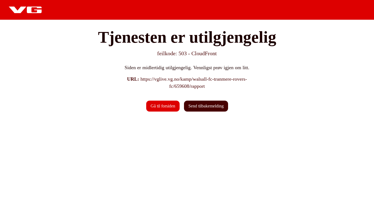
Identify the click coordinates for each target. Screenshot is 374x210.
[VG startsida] (25, 9)
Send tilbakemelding (206, 106)
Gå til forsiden (163, 106)
